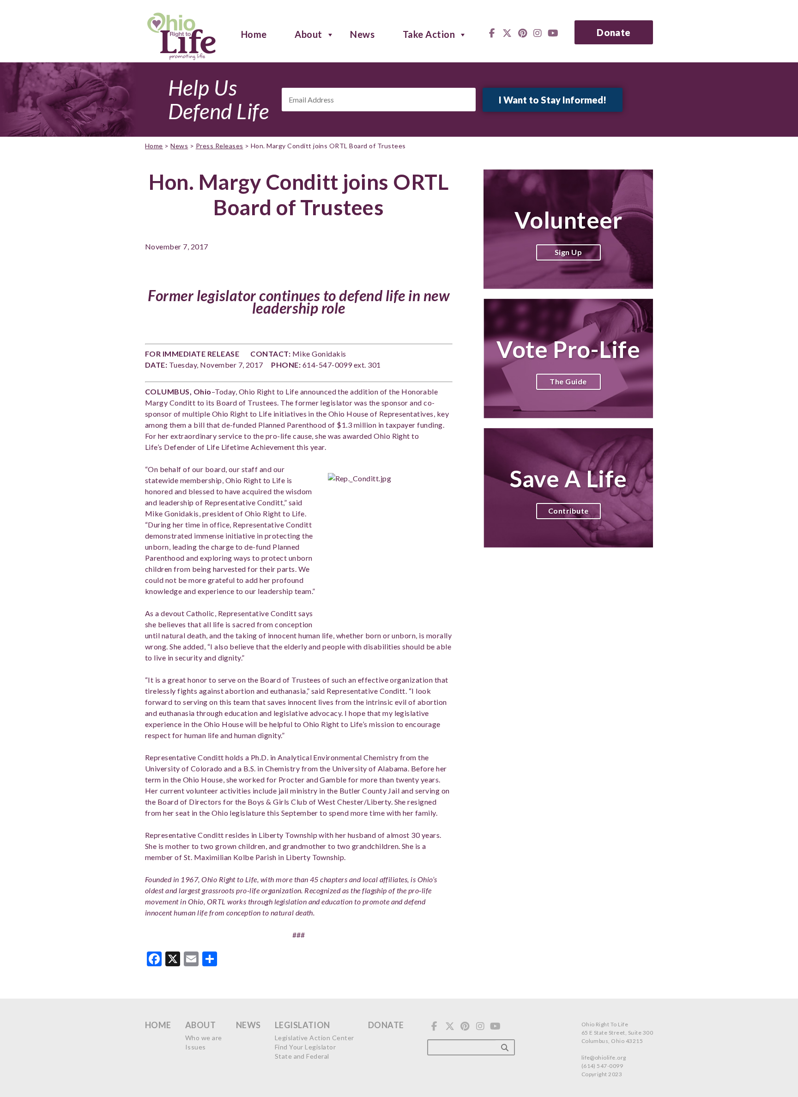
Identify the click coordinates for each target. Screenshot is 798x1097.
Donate (614, 32)
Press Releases (219, 146)
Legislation (302, 1025)
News (362, 34)
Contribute (568, 510)
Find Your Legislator (305, 1047)
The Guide (568, 381)
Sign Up (568, 252)
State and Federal (302, 1056)
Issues (195, 1047)
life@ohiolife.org (603, 1057)
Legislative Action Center (314, 1038)
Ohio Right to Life (181, 34)
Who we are (203, 1038)
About (308, 34)
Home (254, 34)
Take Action (429, 34)
